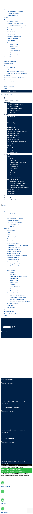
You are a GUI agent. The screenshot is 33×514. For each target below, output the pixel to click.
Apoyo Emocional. (14, 150)
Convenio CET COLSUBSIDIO (17, 181)
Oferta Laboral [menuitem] (11, 41)
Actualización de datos (13, 189)
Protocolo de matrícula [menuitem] (13, 13)
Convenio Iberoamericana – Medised (19, 187)
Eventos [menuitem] (6, 59)
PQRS (5, 202)
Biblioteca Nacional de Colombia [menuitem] (15, 71)
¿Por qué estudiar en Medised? (15, 104)
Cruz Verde (13, 160)
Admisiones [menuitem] (7, 8)
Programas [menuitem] (7, 5)
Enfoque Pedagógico (12, 123)
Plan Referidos (10, 193)
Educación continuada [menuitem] (13, 30)
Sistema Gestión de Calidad (11, 200)
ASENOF (12, 158)
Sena (11, 175)
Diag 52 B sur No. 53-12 (13, 461)
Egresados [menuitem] (6, 18)
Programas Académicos (11, 100)
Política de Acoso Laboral (13, 137)
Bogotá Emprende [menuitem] (15, 50)
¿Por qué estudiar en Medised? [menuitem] (15, 11)
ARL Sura (12, 112)
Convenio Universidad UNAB (17, 185)
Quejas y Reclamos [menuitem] (9, 86)
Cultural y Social (14, 152)
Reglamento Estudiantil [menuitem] (10, 61)
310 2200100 (5, 404)
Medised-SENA (14, 164)
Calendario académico (13, 146)
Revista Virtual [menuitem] (7, 75)
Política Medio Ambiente (13, 133)
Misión (8, 118)
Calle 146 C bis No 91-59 (13, 402)
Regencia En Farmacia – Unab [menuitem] (15, 23)
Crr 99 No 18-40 (13, 430)
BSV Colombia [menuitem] (11, 67)
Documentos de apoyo (13, 129)
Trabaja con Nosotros (15, 177)
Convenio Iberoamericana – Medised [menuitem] (16, 25)
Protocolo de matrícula (13, 106)
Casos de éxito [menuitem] (8, 57)
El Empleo (12, 170)
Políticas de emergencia (13, 139)
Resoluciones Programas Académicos (16, 141)
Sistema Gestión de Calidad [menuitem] (11, 82)
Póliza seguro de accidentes (14, 108)
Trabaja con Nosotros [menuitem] (16, 55)
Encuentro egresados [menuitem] (12, 38)
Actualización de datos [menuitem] (13, 21)
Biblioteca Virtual (11, 127)
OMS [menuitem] (8, 69)
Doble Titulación (11, 191)
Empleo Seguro (14, 168)
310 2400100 (5, 432)
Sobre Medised (11, 116)
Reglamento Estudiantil (13, 143)
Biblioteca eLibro (11, 125)
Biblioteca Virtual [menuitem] (8, 64)
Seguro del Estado (15, 110)
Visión (8, 121)
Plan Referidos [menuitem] (11, 34)
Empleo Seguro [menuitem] (14, 46)
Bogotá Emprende (14, 173)
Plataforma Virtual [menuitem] (8, 84)
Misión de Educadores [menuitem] (9, 80)
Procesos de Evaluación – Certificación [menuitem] (17, 28)
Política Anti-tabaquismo (13, 135)
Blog (5, 196)
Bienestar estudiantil (12, 148)
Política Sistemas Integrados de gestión (17, 131)
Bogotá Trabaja (14, 166)
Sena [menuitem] (11, 53)
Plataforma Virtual (9, 198)
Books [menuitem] (5, 88)
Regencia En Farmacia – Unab (17, 183)
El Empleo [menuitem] (12, 48)
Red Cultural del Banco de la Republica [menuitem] (17, 73)
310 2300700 (5, 463)
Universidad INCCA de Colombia (18, 162)
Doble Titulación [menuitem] (11, 32)
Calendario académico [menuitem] (13, 15)
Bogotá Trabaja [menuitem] (14, 44)
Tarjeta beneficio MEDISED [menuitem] (14, 36)
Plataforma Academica (10, 91)
